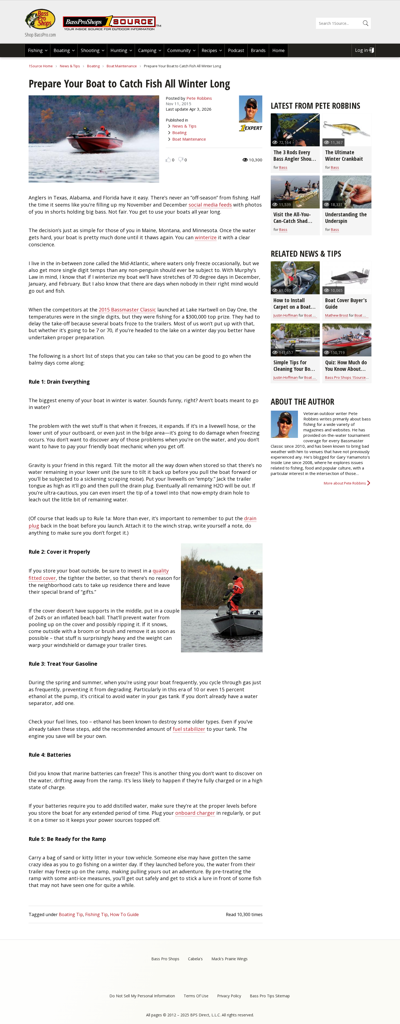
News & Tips (70, 65)
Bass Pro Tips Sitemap (270, 995)
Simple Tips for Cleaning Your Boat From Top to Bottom (294, 372)
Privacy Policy (229, 995)
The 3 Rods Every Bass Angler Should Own (294, 159)
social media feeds (210, 204)
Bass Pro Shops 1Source (345, 377)
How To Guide (124, 914)
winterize (206, 237)
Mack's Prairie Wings (229, 958)
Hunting (118, 50)
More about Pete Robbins (345, 483)
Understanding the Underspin (346, 218)
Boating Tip (71, 914)
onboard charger (195, 813)
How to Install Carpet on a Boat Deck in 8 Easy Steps (292, 309)
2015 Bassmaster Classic (127, 309)
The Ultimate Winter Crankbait (344, 155)
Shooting (90, 50)
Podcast (236, 50)
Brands (258, 50)
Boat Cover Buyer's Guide (346, 303)
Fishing (35, 50)
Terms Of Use (196, 995)
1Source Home (41, 65)
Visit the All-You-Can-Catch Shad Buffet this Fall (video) (292, 224)
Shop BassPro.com (40, 34)
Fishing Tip (96, 914)
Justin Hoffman (285, 315)
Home (278, 50)
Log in (361, 50)
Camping (147, 50)
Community (179, 50)
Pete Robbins (199, 98)
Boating (62, 50)
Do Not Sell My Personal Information (142, 995)
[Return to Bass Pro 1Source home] (114, 29)
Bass (283, 167)
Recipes (209, 50)
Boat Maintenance (122, 65)
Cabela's (195, 958)
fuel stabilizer (189, 729)
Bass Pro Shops (165, 958)
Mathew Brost (336, 315)
